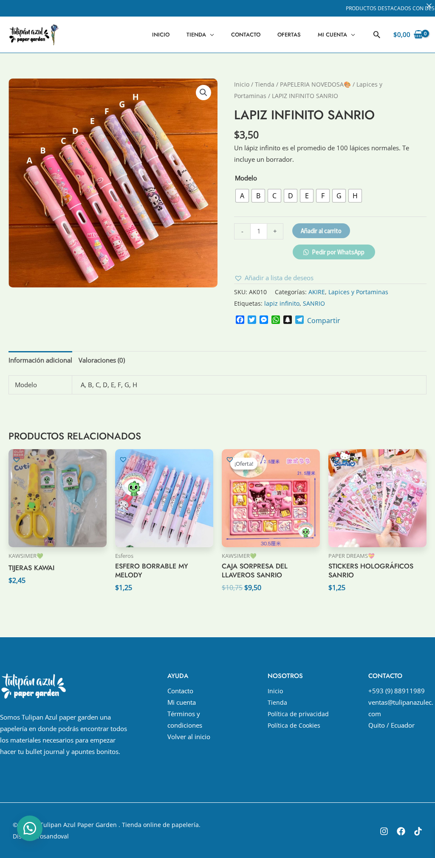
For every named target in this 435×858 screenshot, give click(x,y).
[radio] (242, 195)
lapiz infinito (281, 303)
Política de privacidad (298, 714)
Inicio (160, 35)
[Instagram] (384, 831)
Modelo (246, 178)
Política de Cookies (294, 725)
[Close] (429, 6)
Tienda (196, 35)
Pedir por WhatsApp (338, 252)
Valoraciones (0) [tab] (102, 360)
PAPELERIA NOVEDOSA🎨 (315, 84)
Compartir (323, 320)
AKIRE (316, 292)
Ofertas (289, 35)
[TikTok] (418, 831)
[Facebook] (401, 831)
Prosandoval (51, 836)
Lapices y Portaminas (358, 292)
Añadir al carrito (321, 231)
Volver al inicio (188, 736)
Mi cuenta (332, 35)
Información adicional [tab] (40, 360)
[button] (376, 34)
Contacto (245, 35)
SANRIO (314, 303)
